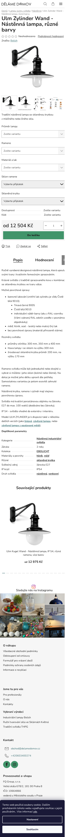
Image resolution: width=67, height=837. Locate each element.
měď (46, 456)
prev (3, 516)
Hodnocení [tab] (44, 260)
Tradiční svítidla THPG (15, 726)
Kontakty (8, 704)
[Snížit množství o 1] (45, 226)
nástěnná (42, 473)
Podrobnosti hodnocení (51, 36)
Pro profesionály (12, 694)
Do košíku (33, 235)
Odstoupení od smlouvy (16, 656)
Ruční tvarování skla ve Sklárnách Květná (26, 722)
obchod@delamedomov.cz (25, 748)
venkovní (53, 473)
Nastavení (32, 819)
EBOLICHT (43, 451)
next (63, 516)
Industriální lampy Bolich (17, 717)
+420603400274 (21, 755)
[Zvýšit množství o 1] (61, 226)
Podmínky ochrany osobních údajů (22, 665)
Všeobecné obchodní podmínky (20, 651)
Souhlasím (32, 829)
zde (35, 811)
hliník (40, 456)
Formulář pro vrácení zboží (18, 660)
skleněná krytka (46, 460)
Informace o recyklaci (14, 670)
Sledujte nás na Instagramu (34, 590)
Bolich (13, 40)
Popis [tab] (18, 260)
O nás (6, 699)
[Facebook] (6, 764)
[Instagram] (14, 764)
